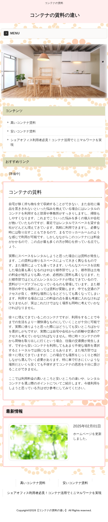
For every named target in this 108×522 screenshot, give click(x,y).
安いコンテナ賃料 (23, 131)
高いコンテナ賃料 (23, 123)
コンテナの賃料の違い (55, 15)
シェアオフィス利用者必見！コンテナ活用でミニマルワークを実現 (56, 142)
